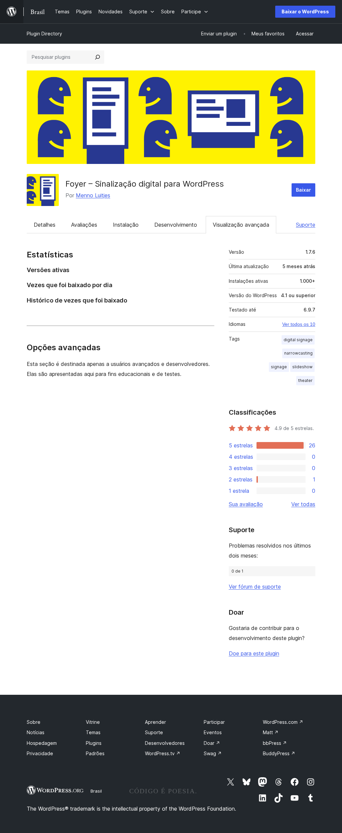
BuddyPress (279, 753)
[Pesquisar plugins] (97, 57)
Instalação (126, 224)
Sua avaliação (246, 504)
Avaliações (84, 224)
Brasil (96, 791)
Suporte (305, 224)
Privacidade (40, 753)
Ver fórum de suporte (255, 586)
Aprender (155, 722)
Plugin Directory (44, 33)
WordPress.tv (162, 753)
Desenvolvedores (165, 743)
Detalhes (44, 224)
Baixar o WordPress (305, 11)
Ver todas (303, 504)
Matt (271, 732)
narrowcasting (298, 353)
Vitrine (93, 722)
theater (305, 380)
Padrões (95, 753)
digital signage (298, 339)
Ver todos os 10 (298, 324)
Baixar (303, 190)
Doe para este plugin (254, 653)
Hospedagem (42, 743)
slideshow (302, 366)
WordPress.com (283, 722)
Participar (214, 722)
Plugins (94, 743)
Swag (213, 753)
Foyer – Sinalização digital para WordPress (144, 184)
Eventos (213, 732)
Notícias (35, 732)
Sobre (33, 722)
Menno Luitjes (93, 195)
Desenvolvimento (175, 224)
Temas (93, 732)
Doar (212, 743)
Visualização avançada (241, 224)
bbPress (275, 743)
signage (279, 366)
